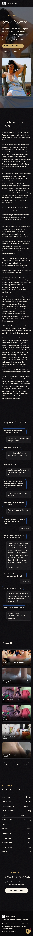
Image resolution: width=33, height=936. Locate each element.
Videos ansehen (12, 46)
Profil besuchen (16, 890)
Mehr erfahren (11, 51)
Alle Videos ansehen (16, 764)
